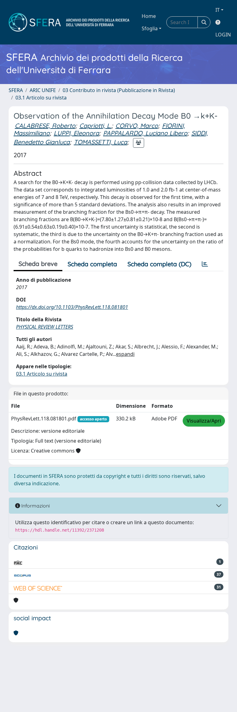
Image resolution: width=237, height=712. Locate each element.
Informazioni (35, 506)
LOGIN (223, 34)
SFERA (16, 90)
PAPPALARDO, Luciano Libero (145, 133)
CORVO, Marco (136, 125)
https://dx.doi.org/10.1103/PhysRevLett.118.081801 (72, 307)
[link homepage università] (69, 22)
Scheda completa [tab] (92, 264)
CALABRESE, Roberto (45, 125)
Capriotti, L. (95, 125)
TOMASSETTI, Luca (100, 142)
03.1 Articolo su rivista (41, 97)
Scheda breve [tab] (38, 264)
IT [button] (217, 9)
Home (149, 16)
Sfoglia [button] (150, 28)
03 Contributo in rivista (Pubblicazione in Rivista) (119, 90)
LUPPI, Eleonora (76, 133)
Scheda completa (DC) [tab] (159, 264)
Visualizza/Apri (204, 420)
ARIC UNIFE (43, 90)
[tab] (205, 264)
